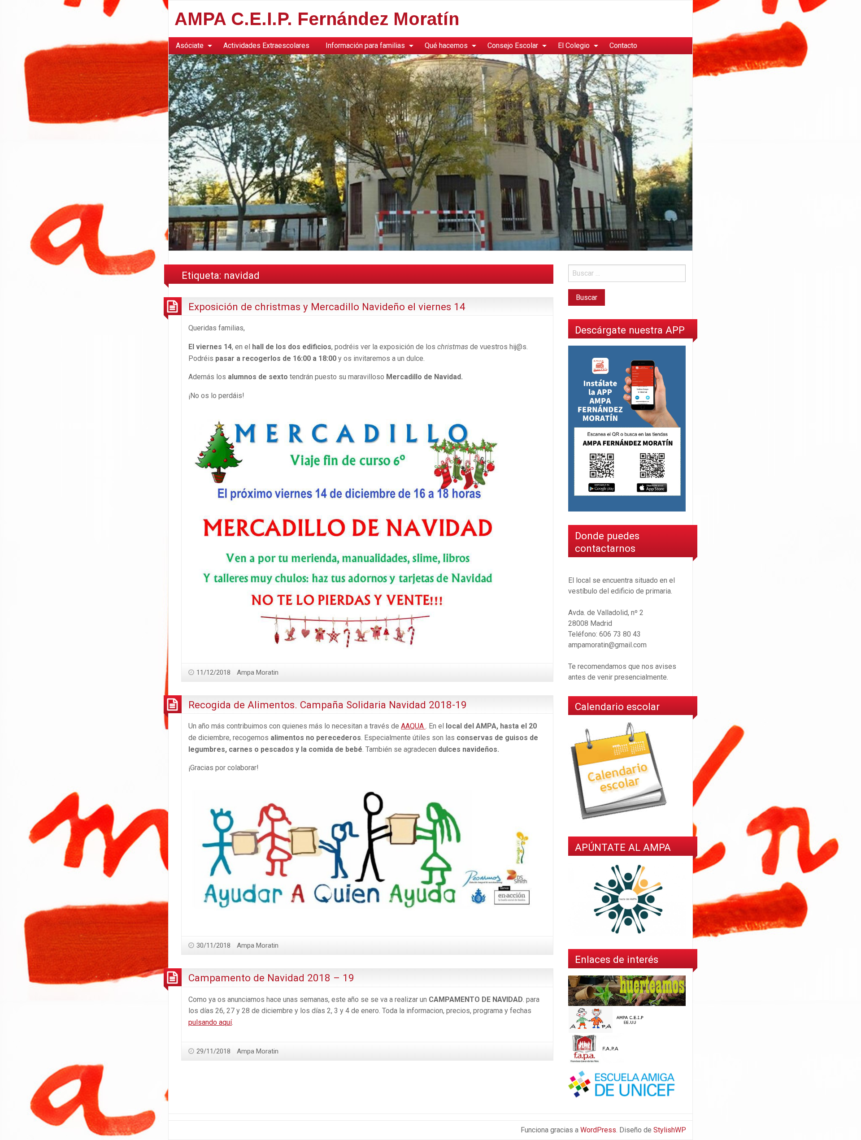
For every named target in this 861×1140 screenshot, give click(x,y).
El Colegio (574, 45)
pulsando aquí (210, 1022)
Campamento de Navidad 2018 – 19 (271, 978)
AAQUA (413, 726)
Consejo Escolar (512, 45)
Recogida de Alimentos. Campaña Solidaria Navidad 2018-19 (327, 705)
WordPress (598, 1130)
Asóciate (190, 45)
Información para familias (365, 45)
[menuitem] (191, 45)
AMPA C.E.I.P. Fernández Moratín (316, 19)
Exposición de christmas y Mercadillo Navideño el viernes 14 (326, 306)
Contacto (623, 45)
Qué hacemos (446, 45)
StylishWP (669, 1130)
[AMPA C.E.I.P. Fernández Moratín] (430, 151)
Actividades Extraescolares (266, 45)
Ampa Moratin (257, 672)
